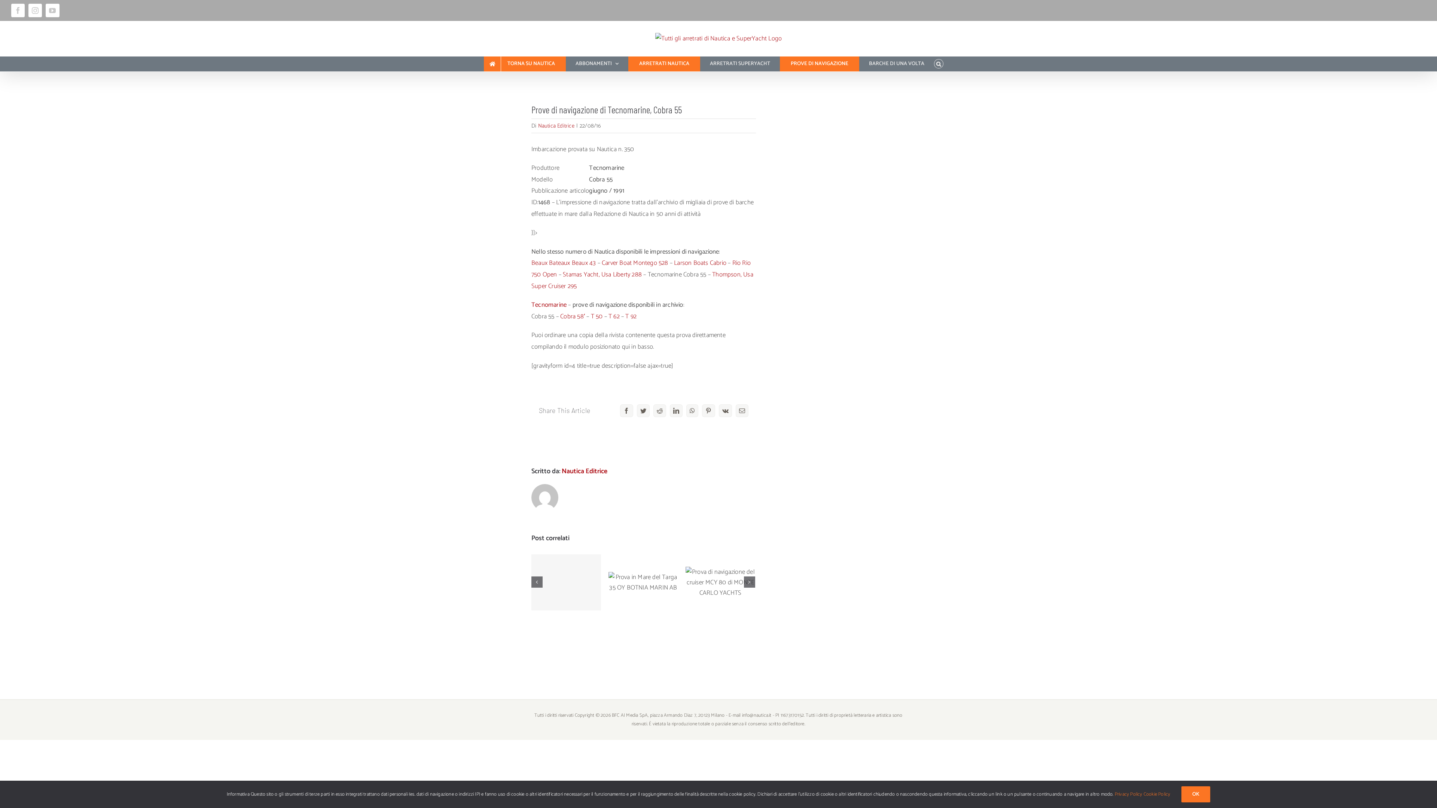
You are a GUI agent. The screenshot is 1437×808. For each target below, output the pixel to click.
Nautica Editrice (556, 126)
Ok (1195, 794)
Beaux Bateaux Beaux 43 (563, 263)
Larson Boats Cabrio (700, 263)
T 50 (597, 316)
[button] (938, 63)
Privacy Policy (1128, 794)
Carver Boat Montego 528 (635, 263)
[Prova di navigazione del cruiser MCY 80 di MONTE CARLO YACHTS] (720, 582)
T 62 (614, 316)
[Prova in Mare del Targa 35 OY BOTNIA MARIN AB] (643, 582)
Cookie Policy (1157, 794)
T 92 (631, 316)
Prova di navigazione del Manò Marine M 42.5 (566, 564)
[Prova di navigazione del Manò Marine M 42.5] (566, 582)
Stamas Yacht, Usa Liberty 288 (602, 274)
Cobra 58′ (572, 316)
